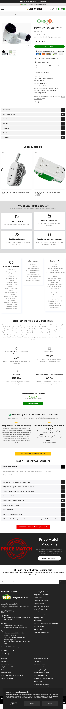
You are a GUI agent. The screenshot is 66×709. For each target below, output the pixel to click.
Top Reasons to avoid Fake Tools (43, 678)
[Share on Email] (38, 102)
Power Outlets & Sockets (45, 78)
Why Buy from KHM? (33, 270)
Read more (57, 37)
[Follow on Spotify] (8, 654)
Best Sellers (45, 88)
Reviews (33, 272)
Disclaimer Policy (11, 282)
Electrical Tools (53, 88)
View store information (42, 72)
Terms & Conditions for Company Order (11, 304)
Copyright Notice (33, 274)
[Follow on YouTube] (5, 654)
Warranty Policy (11, 309)
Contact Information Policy (42, 632)
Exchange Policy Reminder (11, 285)
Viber (10, 647)
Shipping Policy (11, 298)
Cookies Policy (11, 276)
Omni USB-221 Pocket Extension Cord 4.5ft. (15, 192)
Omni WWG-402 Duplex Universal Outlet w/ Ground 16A (48, 192)
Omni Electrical (51, 90)
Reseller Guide (38, 681)
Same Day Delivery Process (42, 670)
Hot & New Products (40, 90)
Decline (50, 703)
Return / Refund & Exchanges (11, 293)
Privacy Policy (48, 698)
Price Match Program (48, 558)
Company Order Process (11, 279)
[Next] (63, 169)
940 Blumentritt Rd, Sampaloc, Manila (36, 4)
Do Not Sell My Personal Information (33, 278)
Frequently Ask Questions (41, 684)
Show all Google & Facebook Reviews (31, 454)
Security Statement (33, 281)
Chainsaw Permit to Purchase (42, 687)
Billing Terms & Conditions (11, 273)
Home (3, 14)
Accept (32, 703)
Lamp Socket (42, 93)
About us (33, 264)
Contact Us (33, 266)
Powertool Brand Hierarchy (41, 672)
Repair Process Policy (11, 296)
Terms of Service (11, 307)
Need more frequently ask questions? (33, 527)
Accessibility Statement (11, 270)
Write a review (33, 403)
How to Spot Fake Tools (41, 675)
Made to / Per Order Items (11, 289)
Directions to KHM (33, 268)
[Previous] (2, 169)
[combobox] (32, 582)
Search (62, 582)
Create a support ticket (41, 658)
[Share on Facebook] (35, 102)
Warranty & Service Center (42, 667)
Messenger (16, 647)
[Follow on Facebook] (2, 654)
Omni (41, 76)
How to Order (38, 661)
